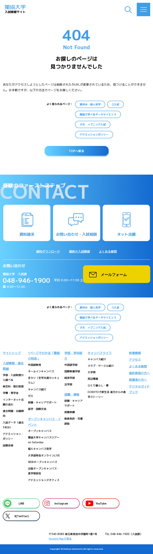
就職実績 (69, 412)
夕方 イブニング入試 (93, 124)
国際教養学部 (72, 371)
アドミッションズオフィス (43, 480)
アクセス (135, 360)
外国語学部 (70, 365)
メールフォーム (114, 274)
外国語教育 (34, 365)
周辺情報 (93, 379)
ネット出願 (126, 234)
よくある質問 (108, 251)
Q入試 (115, 104)
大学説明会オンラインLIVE (44, 455)
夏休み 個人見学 (90, 104)
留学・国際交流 (37, 409)
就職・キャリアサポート (42, 402)
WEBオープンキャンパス (42, 462)
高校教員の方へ (139, 373)
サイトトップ (12, 353)
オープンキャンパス (39, 431)
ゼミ (30, 396)
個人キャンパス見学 (39, 448)
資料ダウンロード (48, 251)
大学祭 (92, 372)
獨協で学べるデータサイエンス (98, 114)
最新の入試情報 (79, 251)
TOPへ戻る (76, 151)
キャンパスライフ (100, 353)
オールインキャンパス (41, 371)
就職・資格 (71, 394)
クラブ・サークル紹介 (101, 365)
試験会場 (8, 445)
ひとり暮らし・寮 (98, 385)
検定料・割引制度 (13, 386)
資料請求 (26, 234)
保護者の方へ (138, 380)
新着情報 (135, 353)
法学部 (68, 384)
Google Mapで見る (60, 538)
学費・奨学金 (10, 393)
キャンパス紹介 (37, 389)
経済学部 (69, 378)
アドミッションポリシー (94, 134)
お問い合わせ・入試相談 (76, 234)
